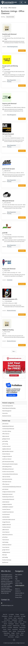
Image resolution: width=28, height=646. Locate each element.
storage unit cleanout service (8, 491)
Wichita (21, 635)
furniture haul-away (6, 560)
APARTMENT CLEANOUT (7, 507)
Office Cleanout (5, 433)
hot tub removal (6, 514)
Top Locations (18, 574)
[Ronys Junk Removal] (6, 262)
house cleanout (5, 547)
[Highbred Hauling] (6, 323)
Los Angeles (11, 614)
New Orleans (11, 637)
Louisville (10, 627)
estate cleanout (5, 502)
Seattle (15, 622)
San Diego (23, 616)
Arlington (17, 637)
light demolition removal (7, 451)
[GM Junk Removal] (6, 127)
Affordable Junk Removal (7, 469)
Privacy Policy (18, 597)
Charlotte (10, 622)
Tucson (4, 629)
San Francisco (7, 620)
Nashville (4, 625)
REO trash (4, 554)
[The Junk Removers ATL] (6, 293)
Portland (9, 625)
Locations (17, 581)
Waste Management (11, 114)
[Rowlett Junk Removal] (6, 28)
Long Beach (4, 631)
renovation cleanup (6, 431)
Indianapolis (14, 620)
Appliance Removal (6, 449)
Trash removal (5, 539)
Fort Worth (4, 622)
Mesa (10, 631)
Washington (11, 623)
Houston (22, 614)
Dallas (5, 618)
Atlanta (14, 631)
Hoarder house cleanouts (8, 512)
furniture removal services (8, 471)
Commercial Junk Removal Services (10, 474)
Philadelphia (4, 616)
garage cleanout (5, 549)
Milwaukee (15, 627)
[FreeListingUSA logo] (9, 2)
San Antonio (16, 616)
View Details (21, 50)
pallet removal (5, 529)
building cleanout (6, 552)
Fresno (9, 629)
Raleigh (13, 633)
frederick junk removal (7, 494)
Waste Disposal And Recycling (11, 80)
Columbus (21, 620)
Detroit (5, 623)
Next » (14, 351)
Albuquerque (22, 627)
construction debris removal (8, 519)
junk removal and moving (8, 461)
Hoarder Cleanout (6, 509)
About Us (17, 589)
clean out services (6, 476)
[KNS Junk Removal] (6, 194)
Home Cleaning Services (12, 46)
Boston (17, 623)
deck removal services (7, 479)
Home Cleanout (5, 532)
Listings (5, 7)
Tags (16, 578)
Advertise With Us (19, 593)
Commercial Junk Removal (8, 428)
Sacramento (15, 629)
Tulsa (17, 635)
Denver (20, 622)
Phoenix (11, 616)
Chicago (17, 614)
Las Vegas (23, 625)
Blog (16, 576)
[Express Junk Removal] (6, 97)
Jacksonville (20, 618)
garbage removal (6, 438)
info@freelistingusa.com (7, 605)
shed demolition (6, 517)
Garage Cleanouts (6, 522)
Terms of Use (18, 595)
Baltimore (4, 627)
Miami (22, 633)
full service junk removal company (9, 464)
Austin (15, 618)
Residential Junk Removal (8, 426)
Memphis (22, 623)
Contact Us (18, 591)
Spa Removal (5, 562)
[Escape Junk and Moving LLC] (6, 59)
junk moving (5, 444)
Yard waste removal (6, 481)
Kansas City (21, 629)
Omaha (17, 633)
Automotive (9, 280)
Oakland (6, 635)
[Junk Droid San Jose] (6, 162)
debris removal (5, 436)
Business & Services (11, 310)
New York (5, 614)
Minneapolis (12, 635)
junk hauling (5, 441)
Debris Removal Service (7, 534)
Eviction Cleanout (6, 454)
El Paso (24, 622)
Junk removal (5, 423)
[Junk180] (6, 226)
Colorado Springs (21, 631)
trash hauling (5, 542)
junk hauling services (6, 466)
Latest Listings (18, 583)
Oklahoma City (16, 625)
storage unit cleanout (7, 456)
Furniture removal (6, 446)
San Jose (10, 618)
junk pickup (4, 537)
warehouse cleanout (6, 459)
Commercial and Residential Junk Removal (11, 486)
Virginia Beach (7, 633)
